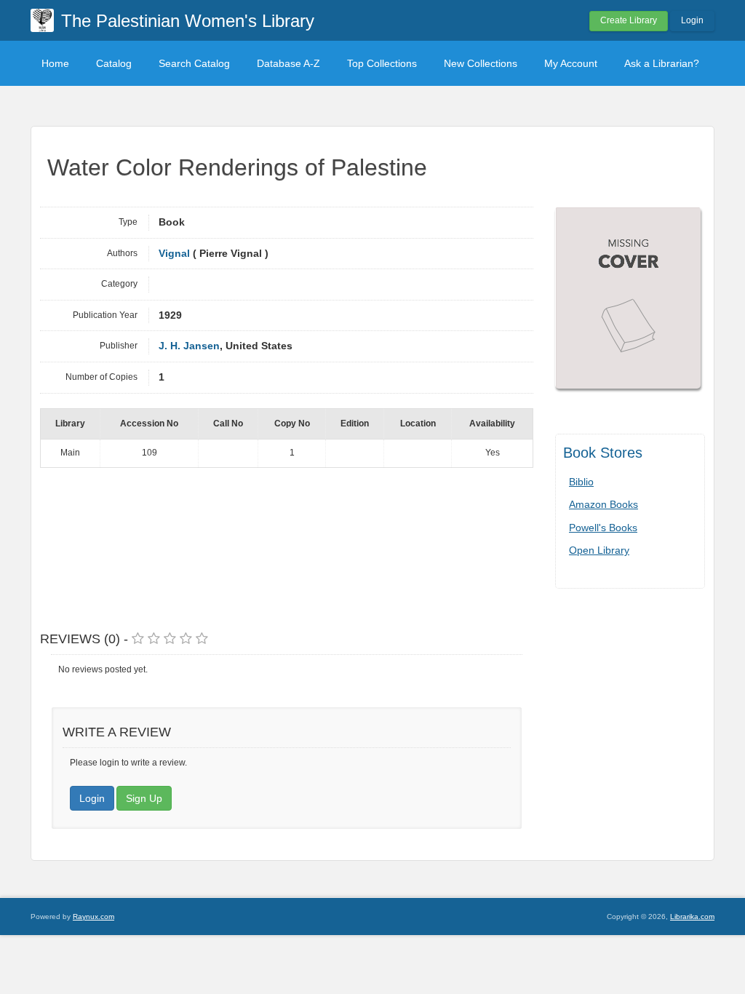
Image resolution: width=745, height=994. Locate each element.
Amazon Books (603, 504)
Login (692, 20)
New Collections (480, 63)
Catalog (114, 63)
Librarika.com (692, 917)
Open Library (599, 550)
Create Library (628, 20)
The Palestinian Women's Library (187, 21)
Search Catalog (194, 63)
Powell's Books (603, 527)
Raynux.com (93, 917)
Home (55, 63)
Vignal (174, 253)
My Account (570, 63)
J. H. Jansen (189, 346)
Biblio (581, 482)
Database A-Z (288, 63)
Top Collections (382, 63)
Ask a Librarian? (661, 63)
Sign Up (144, 798)
